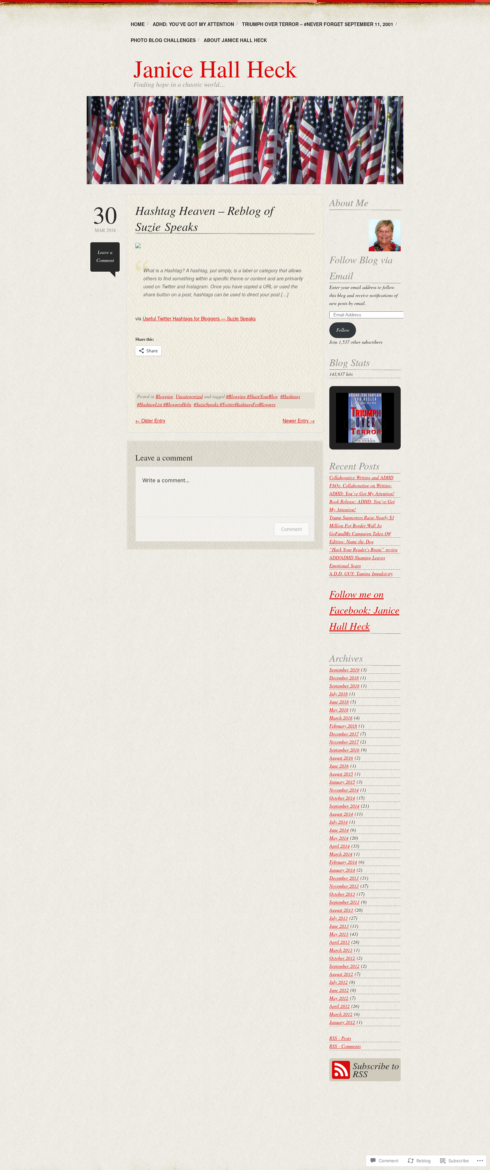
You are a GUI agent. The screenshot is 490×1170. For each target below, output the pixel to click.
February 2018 (343, 725)
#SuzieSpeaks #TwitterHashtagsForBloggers (234, 404)
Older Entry (150, 420)
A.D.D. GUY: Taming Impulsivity (361, 573)
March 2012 (340, 1014)
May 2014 (338, 838)
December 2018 (344, 677)
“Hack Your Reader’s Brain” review (363, 549)
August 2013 (341, 910)
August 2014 (341, 814)
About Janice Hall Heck (235, 40)
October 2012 (342, 958)
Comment (291, 529)
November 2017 (344, 742)
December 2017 (344, 733)
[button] (350, 424)
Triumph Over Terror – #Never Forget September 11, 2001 (317, 24)
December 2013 (344, 878)
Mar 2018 (105, 217)
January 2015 (342, 782)
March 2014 (340, 854)
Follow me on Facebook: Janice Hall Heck (364, 609)
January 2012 (342, 1022)
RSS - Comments (345, 1046)
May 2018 (338, 709)
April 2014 (339, 846)
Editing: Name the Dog (351, 541)
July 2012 (338, 982)
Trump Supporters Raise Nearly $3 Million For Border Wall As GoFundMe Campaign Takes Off (361, 525)
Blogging (164, 396)
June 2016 (339, 766)
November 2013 (344, 886)
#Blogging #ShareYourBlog (252, 396)
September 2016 (344, 750)
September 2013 (344, 902)
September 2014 (344, 806)
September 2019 (344, 669)
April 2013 (339, 942)
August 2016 (341, 758)
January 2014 (342, 870)
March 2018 (340, 717)
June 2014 (339, 830)
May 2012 (338, 998)
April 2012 (339, 1006)
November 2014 (344, 790)
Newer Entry (299, 420)
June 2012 (339, 990)
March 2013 (340, 950)
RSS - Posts (340, 1038)
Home (138, 24)
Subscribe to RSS (376, 1069)
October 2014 (342, 798)
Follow (342, 330)
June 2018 (339, 701)
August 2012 (341, 974)
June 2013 (339, 926)
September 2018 (344, 685)
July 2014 (338, 822)
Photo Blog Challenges (163, 40)
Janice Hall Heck (215, 68)
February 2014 (343, 862)
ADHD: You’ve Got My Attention (193, 24)
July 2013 (338, 918)
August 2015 (341, 774)
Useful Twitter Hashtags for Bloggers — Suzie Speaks (199, 318)
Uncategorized (189, 396)
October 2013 (342, 894)
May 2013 (338, 934)
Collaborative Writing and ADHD (361, 477)
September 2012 (344, 966)
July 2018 (338, 693)
